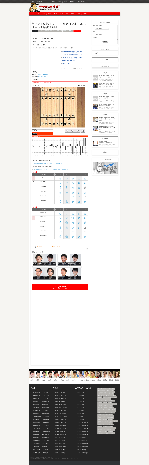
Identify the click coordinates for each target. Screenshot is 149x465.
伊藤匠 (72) (45, 392)
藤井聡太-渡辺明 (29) (60, 401)
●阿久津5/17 (85, 213)
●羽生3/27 (67, 187)
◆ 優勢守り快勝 (111, 388)
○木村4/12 (73, 187)
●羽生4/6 (73, 201)
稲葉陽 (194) (45, 410)
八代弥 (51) (45, 449)
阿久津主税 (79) (36, 431)
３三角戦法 (100, 433)
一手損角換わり (111, 400)
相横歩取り (106, 421)
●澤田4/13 (73, 232)
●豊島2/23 (60, 227)
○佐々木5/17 (85, 217)
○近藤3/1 (67, 182)
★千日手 (100, 397)
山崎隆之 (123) (46, 428)
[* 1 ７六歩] (42, 131)
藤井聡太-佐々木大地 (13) (61, 416)
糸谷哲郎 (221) (45, 407)
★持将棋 (114, 397)
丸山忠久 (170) (46, 431)
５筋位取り (112, 433)
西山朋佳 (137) (81, 395)
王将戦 (66, 13)
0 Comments (77, 30)
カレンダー (39, 1)
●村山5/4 (79, 197)
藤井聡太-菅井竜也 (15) (60, 404)
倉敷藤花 (117, 379)
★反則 (104, 397)
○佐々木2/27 (60, 213)
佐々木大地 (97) (36, 453)
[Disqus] (60, 310)
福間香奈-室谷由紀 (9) (82, 440)
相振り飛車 (104, 419)
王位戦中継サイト (42, 76)
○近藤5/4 (79, 201)
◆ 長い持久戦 (110, 393)
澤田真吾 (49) (36, 413)
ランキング (47, 1)
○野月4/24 (79, 222)
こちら (79, 458)
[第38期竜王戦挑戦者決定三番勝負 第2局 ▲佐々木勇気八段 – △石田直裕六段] (95, 122)
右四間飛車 (106, 405)
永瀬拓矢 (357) (36, 395)
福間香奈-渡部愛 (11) (82, 437)
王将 (68, 379)
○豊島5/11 (79, 213)
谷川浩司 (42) (36, 437)
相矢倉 (111, 421)
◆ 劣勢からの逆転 (101, 390)
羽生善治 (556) (46, 425)
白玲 (80, 379)
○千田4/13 (73, 213)
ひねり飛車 (100, 398)
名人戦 (37, 13)
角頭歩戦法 (100, 429)
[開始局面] (42, 129)
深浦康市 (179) (45, 437)
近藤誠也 (52, 30)
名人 (38, 379)
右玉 (111, 405)
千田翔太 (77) (45, 404)
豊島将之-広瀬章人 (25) (60, 422)
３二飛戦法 (106, 433)
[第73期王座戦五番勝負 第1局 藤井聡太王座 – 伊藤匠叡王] (95, 101)
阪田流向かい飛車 (110, 429)
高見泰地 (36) (46, 419)
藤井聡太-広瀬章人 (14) (60, 410)
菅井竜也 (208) (36, 410)
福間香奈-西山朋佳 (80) (83, 422)
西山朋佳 (80, 380)
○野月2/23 (60, 217)
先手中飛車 (114, 404)
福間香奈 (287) (81, 392)
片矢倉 (99, 419)
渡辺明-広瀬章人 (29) (60, 443)
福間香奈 (86, 380)
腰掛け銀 (100, 426)
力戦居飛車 (100, 405)
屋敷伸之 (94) (36, 434)
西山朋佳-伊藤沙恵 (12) (83, 446)
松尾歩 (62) (44, 446)
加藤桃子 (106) (81, 410)
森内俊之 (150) (36, 425)
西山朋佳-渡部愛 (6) (82, 449)
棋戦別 (59, 1)
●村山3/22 (67, 192)
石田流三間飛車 (101, 424)
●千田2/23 (60, 222)
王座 (50, 379)
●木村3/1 (67, 197)
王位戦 (43, 13)
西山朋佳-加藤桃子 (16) (83, 443)
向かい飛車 (100, 407)
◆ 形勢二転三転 (110, 390)
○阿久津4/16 (72, 217)
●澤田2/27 (60, 236)
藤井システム (105, 426)
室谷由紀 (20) (81, 419)
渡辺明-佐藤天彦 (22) (60, 440)
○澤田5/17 (85, 222)
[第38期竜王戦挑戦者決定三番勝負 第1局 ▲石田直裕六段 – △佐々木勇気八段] (95, 131)
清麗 (87, 379)
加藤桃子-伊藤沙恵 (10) (83, 453)
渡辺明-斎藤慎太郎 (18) (60, 446)
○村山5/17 (85, 182)
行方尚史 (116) (46, 440)
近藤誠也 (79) (36, 407)
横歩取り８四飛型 (110, 417)
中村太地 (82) (36, 404)
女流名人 (105, 379)
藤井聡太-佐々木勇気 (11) (61, 407)
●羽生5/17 (85, 192)
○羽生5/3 (79, 182)
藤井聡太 (32, 380)
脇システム (111, 424)
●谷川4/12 (73, 182)
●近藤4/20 (73, 192)
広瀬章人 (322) (45, 413)
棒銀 (114, 410)
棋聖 (74, 379)
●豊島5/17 (85, 236)
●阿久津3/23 (66, 236)
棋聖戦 (72, 13)
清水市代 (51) (81, 398)
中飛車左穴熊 (100, 404)
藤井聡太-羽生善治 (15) (60, 413)
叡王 (62, 379)
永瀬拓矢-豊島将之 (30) (60, 428)
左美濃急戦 (108, 409)
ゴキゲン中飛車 (107, 398)
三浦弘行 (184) (36, 428)
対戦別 (65, 1)
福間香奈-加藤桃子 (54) (83, 431)
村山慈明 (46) (36, 446)
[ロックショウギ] (44, 12)
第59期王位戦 (46, 30)
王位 (44, 379)
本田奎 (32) (45, 453)
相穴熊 (115, 421)
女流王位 (111, 379)
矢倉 (105, 422)
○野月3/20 (67, 213)
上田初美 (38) (81, 401)
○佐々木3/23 (66, 222)
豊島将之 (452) (45, 401)
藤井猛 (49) (45, 443)
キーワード (95, 37)
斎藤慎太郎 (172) (37, 416)
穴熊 (107, 424)
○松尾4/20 (73, 197)
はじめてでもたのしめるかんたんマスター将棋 (48, 246)
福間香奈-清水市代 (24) (83, 425)
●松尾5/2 (79, 187)
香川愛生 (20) (81, 404)
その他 (78, 13)
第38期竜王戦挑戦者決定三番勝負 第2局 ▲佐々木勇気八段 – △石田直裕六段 (107, 119)
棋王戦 (55, 13)
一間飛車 (100, 402)
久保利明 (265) (36, 443)
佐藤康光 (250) (47, 416)
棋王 (56, 379)
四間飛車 (106, 407)
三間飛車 (105, 402)
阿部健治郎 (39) (36, 449)
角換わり (71, 30)
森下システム (100, 412)
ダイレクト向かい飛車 (102, 400)
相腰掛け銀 (65, 30)
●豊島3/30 (67, 232)
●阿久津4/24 (79, 227)
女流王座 (99, 379)
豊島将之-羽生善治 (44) (60, 425)
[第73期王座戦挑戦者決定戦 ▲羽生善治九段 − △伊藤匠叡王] (95, 108)
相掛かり (110, 419)
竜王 (32, 379)
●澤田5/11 (79, 217)
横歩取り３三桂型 (101, 416)
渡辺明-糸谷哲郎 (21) (60, 453)
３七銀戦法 (110, 431)
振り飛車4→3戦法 (101, 410)
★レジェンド (108, 395)
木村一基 (40, 30)
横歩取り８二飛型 (110, 416)
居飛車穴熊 (111, 407)
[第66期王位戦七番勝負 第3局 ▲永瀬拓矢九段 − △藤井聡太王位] (95, 87)
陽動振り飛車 (100, 431)
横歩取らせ (107, 412)
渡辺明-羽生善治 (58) (60, 449)
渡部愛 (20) (80, 416)
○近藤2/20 (60, 178)
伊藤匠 (62, 380)
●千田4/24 (79, 236)
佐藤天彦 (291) (46, 395)
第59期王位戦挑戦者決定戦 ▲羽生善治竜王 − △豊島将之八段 (48, 163)
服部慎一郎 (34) (36, 422)
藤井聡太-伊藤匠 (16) (60, 392)
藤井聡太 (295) (36, 392)
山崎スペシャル (101, 409)
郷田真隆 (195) (36, 440)
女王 (93, 379)
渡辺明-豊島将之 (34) (60, 437)
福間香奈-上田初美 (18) (83, 428)
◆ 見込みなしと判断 (102, 393)
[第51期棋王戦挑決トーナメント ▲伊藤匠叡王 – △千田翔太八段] (95, 145)
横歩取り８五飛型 (101, 417)
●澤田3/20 (67, 227)
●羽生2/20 (60, 197)
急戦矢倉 (113, 409)
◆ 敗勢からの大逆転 (102, 392)
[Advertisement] (91, 7)
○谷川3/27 (67, 178)
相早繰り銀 (100, 421)
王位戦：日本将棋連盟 (43, 74)
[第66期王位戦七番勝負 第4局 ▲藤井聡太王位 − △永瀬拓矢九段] (95, 80)
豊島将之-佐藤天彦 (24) (60, 419)
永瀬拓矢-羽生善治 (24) (60, 434)
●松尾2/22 (60, 182)
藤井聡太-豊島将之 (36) (60, 395)
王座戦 (49, 13)
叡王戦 (61, 13)
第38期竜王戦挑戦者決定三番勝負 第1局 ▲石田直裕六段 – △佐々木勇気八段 (107, 128)
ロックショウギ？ (81, 1)
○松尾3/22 (67, 201)
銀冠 (105, 429)
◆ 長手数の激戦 (58, 30)
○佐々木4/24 (79, 232)
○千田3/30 (67, 217)
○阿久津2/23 (60, 232)
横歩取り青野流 (109, 414)
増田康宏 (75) (36, 401)
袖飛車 (111, 426)
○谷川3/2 (60, 201)
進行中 (53, 1)
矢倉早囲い (109, 422)
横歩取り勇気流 (101, 414)
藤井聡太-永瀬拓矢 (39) (60, 398)
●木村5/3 (79, 178)
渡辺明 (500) (36, 398)
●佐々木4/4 (72, 227)
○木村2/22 (60, 192)
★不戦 (114, 395)
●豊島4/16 (73, 222)
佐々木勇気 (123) (45, 398)
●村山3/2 (60, 187)
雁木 (106, 431)
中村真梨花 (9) (81, 407)
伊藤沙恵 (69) (81, 413)
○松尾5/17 (85, 178)
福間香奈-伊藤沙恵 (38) (83, 434)
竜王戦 (32, 13)
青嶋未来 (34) (46, 422)
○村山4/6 (73, 178)
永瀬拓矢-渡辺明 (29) (60, 431)
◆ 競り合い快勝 (111, 392)
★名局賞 (109, 397)
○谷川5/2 (79, 192)
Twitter (72, 1)
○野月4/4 (73, 236)
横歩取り (112, 412)
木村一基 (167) (45, 434)
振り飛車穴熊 (109, 410)
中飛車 (109, 402)
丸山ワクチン (107, 404)
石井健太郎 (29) (36, 419)
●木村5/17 (85, 201)
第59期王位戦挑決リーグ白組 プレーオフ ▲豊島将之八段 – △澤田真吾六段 (51, 169)
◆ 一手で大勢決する (102, 388)
